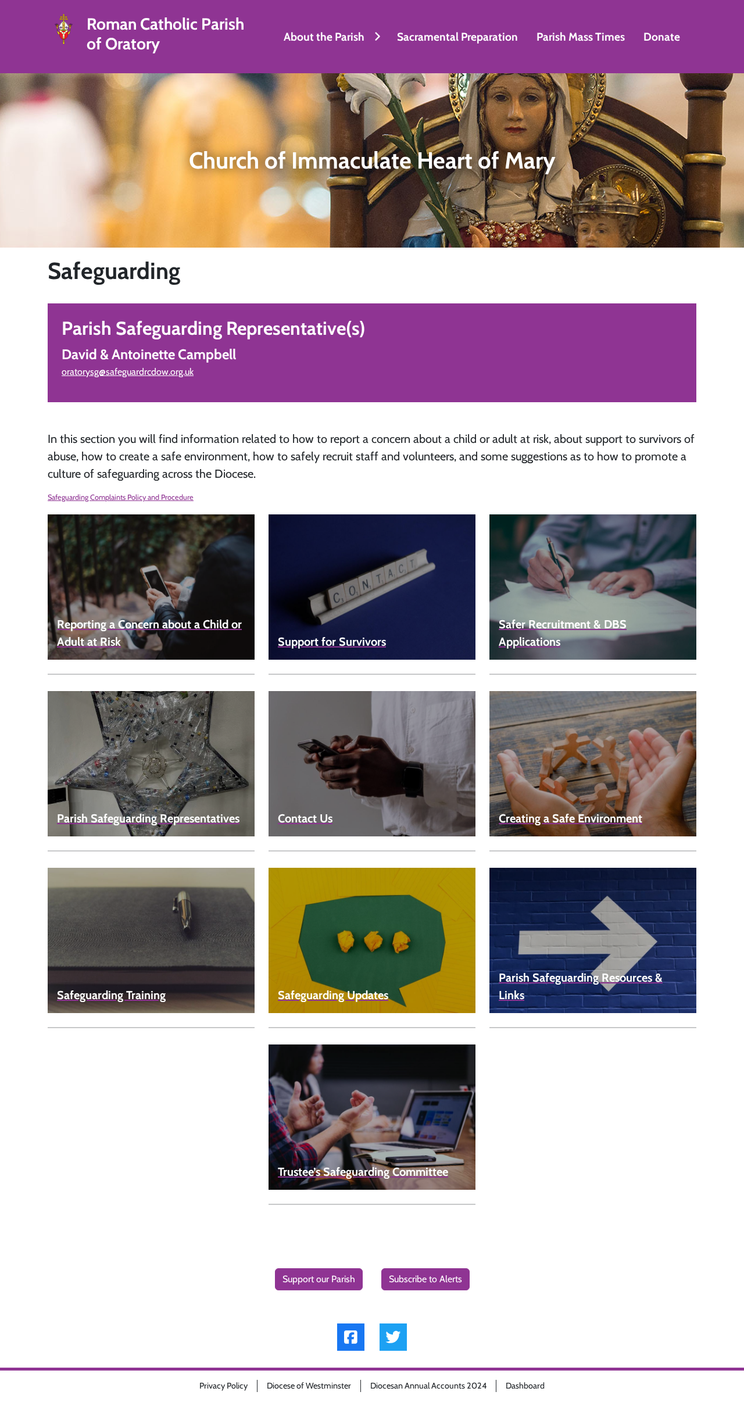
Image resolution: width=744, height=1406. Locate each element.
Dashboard (525, 1385)
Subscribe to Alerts (425, 1279)
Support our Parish (318, 1279)
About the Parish (324, 37)
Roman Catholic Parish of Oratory (165, 34)
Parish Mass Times (580, 37)
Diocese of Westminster (309, 1385)
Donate (661, 37)
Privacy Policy (223, 1385)
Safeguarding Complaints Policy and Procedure (121, 497)
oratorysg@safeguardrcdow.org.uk (128, 371)
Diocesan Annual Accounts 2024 (428, 1385)
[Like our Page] (350, 1337)
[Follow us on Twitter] (393, 1337)
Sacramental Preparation (457, 37)
